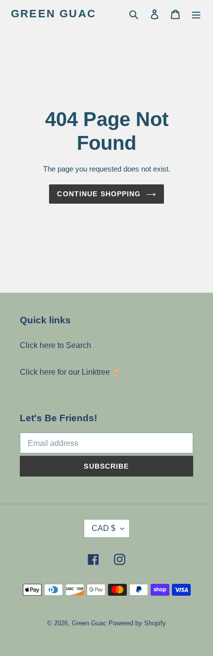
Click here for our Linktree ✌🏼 (71, 372)
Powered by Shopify (137, 623)
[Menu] (196, 14)
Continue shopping (99, 194)
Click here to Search (55, 345)
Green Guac (53, 13)
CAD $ (103, 528)
